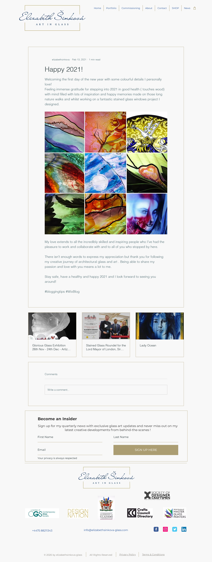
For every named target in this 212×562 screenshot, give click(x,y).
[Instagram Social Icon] (165, 529)
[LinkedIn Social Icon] (184, 529)
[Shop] (194, 8)
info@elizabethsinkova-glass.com (106, 530)
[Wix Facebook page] (156, 529)
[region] (49, 530)
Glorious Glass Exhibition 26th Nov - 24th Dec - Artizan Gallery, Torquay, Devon (51, 347)
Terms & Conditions (153, 554)
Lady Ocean (148, 345)
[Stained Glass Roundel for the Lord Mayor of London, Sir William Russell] (106, 326)
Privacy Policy (127, 554)
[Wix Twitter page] (174, 529)
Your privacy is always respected (58, 458)
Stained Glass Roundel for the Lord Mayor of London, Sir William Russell (106, 347)
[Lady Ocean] (160, 326)
